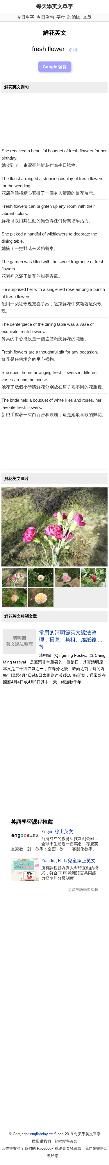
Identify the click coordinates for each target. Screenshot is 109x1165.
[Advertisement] (54, 118)
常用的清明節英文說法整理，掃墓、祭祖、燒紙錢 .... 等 (71, 640)
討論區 (74, 16)
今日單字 (25, 16)
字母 (60, 16)
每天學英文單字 (54, 6)
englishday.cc (41, 1134)
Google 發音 (55, 66)
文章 (87, 16)
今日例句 (45, 16)
